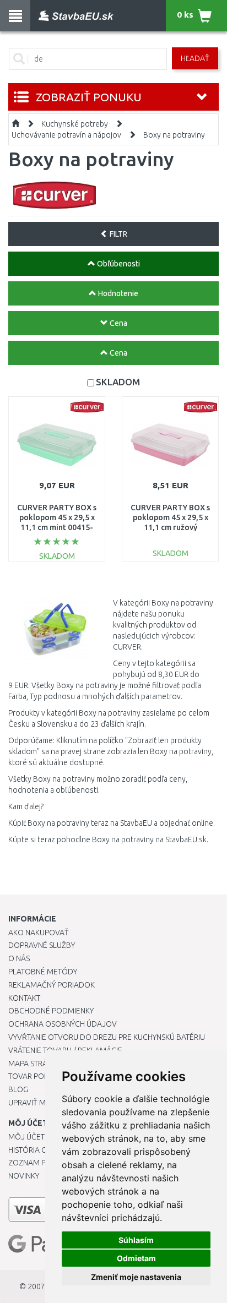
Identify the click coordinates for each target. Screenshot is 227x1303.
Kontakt (24, 998)
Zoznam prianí (35, 1162)
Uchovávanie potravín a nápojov (66, 134)
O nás (19, 958)
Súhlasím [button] (136, 1240)
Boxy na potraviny (174, 134)
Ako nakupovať (38, 932)
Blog (18, 1089)
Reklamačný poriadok (51, 984)
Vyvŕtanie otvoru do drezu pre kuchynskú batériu (106, 1037)
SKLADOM (118, 382)
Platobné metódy (42, 971)
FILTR (117, 234)
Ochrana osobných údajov (62, 1023)
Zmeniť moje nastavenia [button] (136, 1277)
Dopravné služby (41, 945)
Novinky (23, 1175)
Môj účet (26, 1136)
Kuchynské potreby (74, 123)
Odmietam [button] (136, 1258)
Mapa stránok (35, 1063)
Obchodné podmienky (51, 1010)
